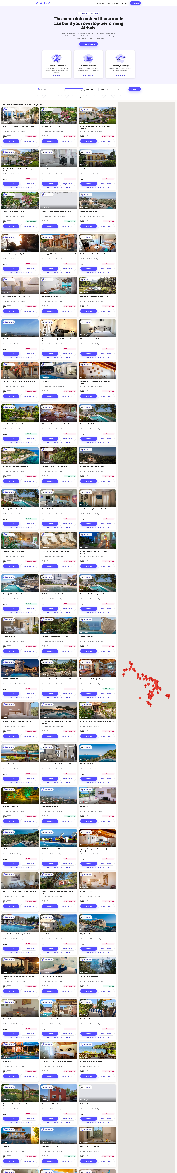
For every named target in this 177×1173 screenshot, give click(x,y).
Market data (100, 3)
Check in (87, 86)
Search (134, 89)
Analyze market (29, 141)
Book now (11, 141)
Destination (40, 86)
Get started (135, 3)
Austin (63, 97)
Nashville (117, 97)
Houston (48, 97)
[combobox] (39, 89)
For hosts (124, 3)
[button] (151, 698)
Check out (103, 86)
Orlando (40, 97)
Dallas (56, 97)
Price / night (69, 86)
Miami (71, 97)
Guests (118, 86)
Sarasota (108, 97)
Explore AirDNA (88, 44)
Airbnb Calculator (113, 3)
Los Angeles (79, 97)
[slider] (64, 88)
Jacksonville (91, 97)
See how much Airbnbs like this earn (20, 145)
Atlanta (100, 97)
